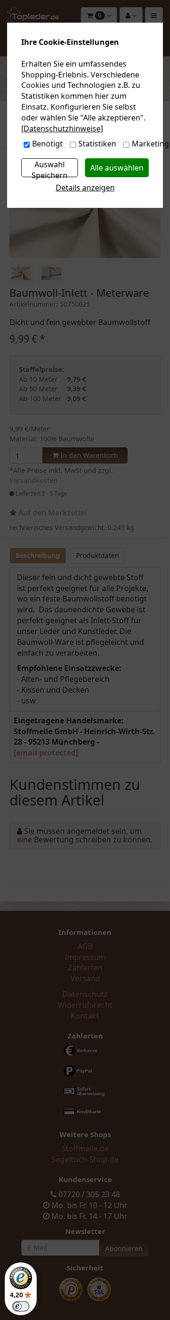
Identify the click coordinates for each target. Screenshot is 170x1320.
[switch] (20, 1306)
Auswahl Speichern (50, 168)
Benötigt (47, 143)
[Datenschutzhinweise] (62, 128)
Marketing (150, 143)
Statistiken (97, 143)
